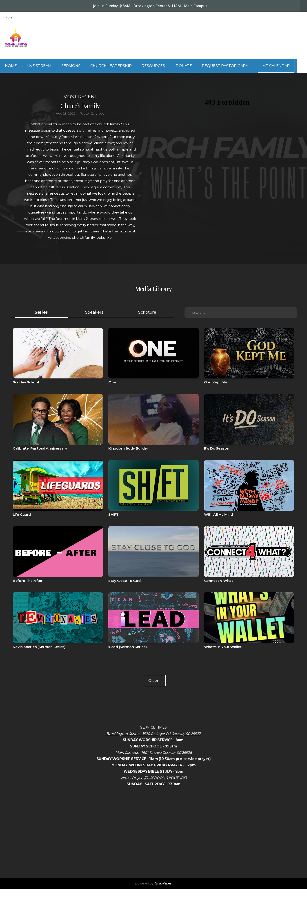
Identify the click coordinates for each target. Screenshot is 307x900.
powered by (153, 883)
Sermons (70, 66)
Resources (154, 66)
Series (41, 312)
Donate (184, 66)
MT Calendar (276, 66)
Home (11, 66)
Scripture (147, 312)
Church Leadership (111, 66)
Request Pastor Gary (225, 66)
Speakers (94, 312)
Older (154, 680)
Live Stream (39, 66)
